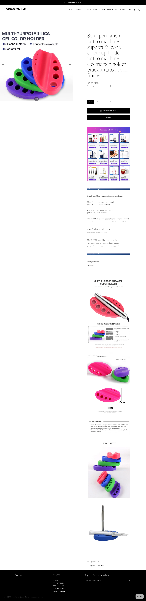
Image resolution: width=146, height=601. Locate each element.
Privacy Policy (58, 583)
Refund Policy (58, 586)
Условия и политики (37, 597)
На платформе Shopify (22, 597)
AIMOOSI (12, 597)
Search (55, 580)
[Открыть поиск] (130, 9)
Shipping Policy (58, 589)
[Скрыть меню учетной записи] (134, 9)
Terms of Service (59, 591)
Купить (108, 117)
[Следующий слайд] (70, 64)
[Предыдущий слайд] (2, 64)
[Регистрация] (129, 580)
